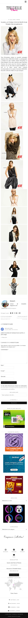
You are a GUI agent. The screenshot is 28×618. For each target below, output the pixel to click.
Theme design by (14, 616)
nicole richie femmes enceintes (22, 318)
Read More (14, 402)
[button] (26, 1)
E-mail (3, 371)
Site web (3, 376)
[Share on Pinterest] (16, 313)
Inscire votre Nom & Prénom (14, 562)
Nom (2, 365)
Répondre (4, 337)
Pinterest (14, 610)
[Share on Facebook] (12, 313)
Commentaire (4, 349)
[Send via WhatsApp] (18, 313)
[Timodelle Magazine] (14, 9)
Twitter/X (14, 599)
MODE (18, 19)
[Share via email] (11, 313)
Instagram (13, 308)
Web (9, 308)
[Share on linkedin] (20, 313)
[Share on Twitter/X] (14, 313)
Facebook (15, 607)
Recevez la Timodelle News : (14, 568)
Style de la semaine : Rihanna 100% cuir (6, 318)
